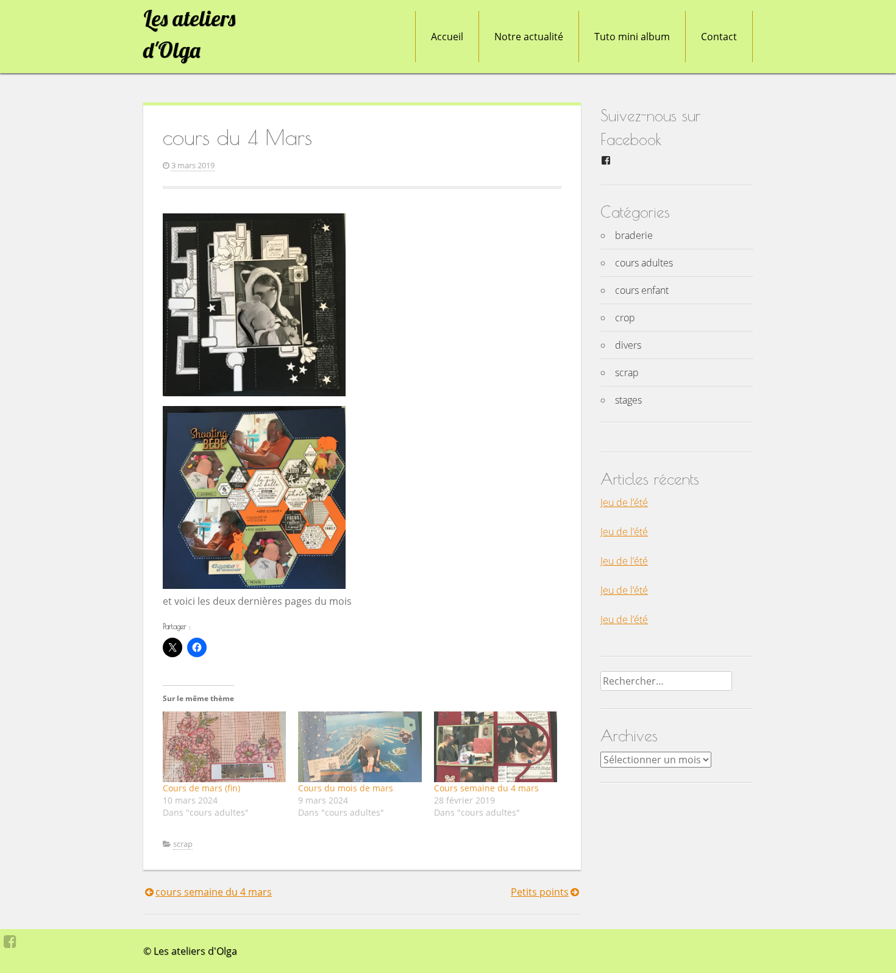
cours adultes (644, 262)
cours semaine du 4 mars (213, 892)
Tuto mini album (632, 36)
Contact (719, 36)
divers (628, 345)
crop (625, 317)
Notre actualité (528, 36)
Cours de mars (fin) (201, 788)
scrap (183, 843)
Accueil (447, 36)
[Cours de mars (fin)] (224, 746)
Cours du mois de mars (345, 788)
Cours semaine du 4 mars (486, 788)
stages (628, 400)
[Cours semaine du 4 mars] (495, 746)
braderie (634, 235)
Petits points (540, 892)
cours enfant (642, 290)
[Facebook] (10, 941)
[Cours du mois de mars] (359, 746)
